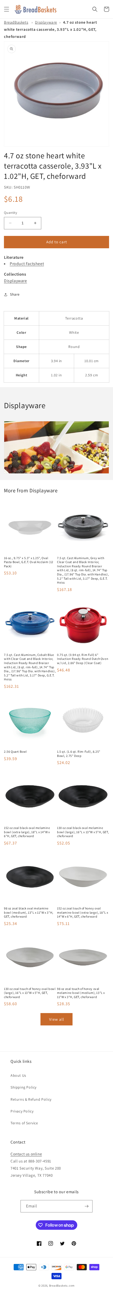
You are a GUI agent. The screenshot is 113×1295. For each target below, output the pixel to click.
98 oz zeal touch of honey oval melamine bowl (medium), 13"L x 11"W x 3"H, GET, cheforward (81, 993)
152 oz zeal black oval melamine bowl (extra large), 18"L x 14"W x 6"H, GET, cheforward (27, 832)
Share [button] (15, 294)
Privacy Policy (22, 1111)
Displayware (46, 22)
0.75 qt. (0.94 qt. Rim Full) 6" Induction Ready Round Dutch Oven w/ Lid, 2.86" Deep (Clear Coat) (82, 659)
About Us (18, 1075)
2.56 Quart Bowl (15, 751)
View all (56, 1019)
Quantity (10, 212)
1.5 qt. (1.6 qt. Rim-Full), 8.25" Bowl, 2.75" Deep (78, 754)
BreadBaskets (16, 22)
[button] (6, 9)
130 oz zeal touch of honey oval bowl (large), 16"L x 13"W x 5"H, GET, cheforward (30, 993)
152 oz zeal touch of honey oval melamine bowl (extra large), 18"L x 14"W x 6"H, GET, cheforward (82, 912)
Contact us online (26, 1153)
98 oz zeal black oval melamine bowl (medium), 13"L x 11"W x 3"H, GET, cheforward (28, 912)
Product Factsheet (27, 263)
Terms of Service (24, 1123)
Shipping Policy (24, 1087)
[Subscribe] (86, 1206)
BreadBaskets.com (62, 1285)
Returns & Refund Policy (31, 1099)
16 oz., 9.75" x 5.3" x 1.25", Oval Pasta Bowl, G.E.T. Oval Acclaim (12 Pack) (28, 562)
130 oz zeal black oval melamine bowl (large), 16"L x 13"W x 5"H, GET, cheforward (83, 832)
